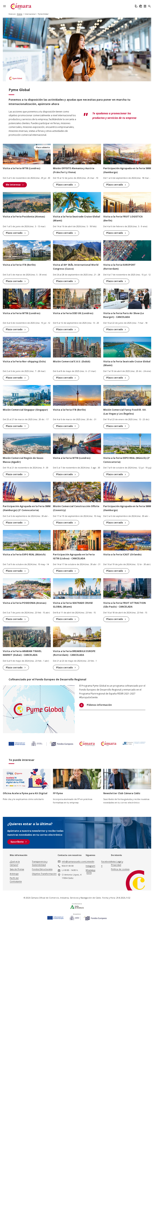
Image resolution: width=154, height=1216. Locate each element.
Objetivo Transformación (44, 873)
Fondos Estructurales (42, 869)
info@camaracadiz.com (74, 861)
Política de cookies (120, 869)
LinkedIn (90, 861)
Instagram (90, 866)
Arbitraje (14, 873)
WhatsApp (90, 870)
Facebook (106, 861)
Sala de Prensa (17, 869)
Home (19, 14)
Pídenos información (99, 705)
